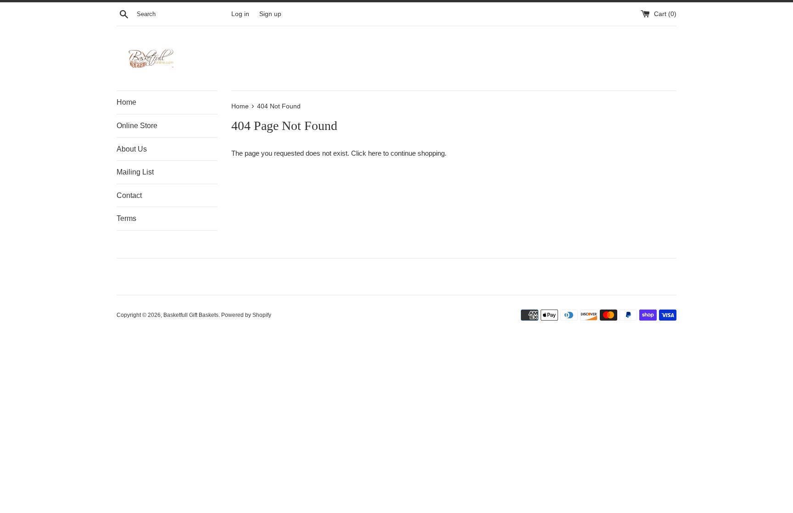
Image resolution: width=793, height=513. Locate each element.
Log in (240, 14)
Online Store (137, 126)
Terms (126, 218)
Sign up (270, 14)
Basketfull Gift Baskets (190, 315)
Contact (129, 195)
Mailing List (135, 172)
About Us (132, 149)
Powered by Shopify (246, 315)
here (374, 153)
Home (126, 102)
